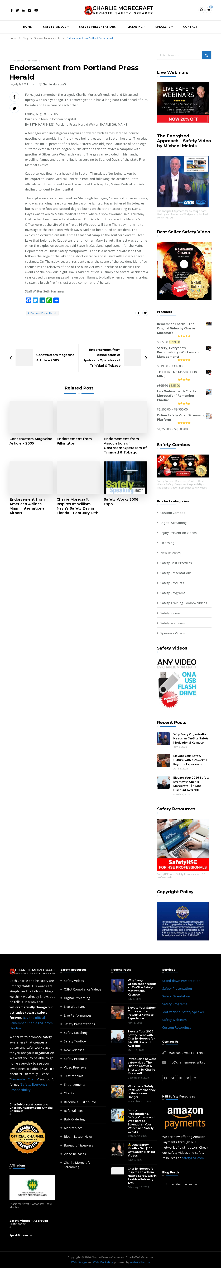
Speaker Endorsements (24, 60)
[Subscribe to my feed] (163, 1184)
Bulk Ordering (74, 1119)
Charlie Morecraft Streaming (77, 1164)
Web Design (79, 1262)
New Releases (170, 553)
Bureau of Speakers (78, 1145)
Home (27, 26)
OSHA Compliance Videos (82, 989)
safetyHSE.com (193, 1158)
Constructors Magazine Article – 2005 (30, 441)
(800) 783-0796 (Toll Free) (185, 1053)
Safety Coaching (76, 1033)
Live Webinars (74, 1006)
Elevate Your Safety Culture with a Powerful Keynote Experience (190, 760)
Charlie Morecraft (54, 84)
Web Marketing (103, 1262)
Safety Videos (54, 26)
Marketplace (73, 1128)
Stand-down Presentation (181, 981)
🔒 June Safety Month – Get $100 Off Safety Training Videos (141, 1150)
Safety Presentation (177, 988)
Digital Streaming (173, 523)
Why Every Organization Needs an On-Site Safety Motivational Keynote (191, 738)
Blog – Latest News (78, 1136)
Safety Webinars (172, 623)
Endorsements (74, 1084)
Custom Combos (172, 513)
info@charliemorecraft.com (187, 1062)
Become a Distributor (80, 1102)
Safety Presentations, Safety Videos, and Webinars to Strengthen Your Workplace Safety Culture (141, 1121)
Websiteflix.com (140, 1262)
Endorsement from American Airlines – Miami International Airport (27, 506)
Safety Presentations (97, 26)
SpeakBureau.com (21, 1235)
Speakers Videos (172, 633)
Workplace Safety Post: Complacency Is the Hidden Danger (141, 1092)
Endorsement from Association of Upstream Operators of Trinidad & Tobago (125, 445)
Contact (190, 26)
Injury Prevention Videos (178, 533)
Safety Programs (172, 593)
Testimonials (73, 1076)
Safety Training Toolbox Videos (183, 603)
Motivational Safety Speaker (183, 1012)
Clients (69, 1093)
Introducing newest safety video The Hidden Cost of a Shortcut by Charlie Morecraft (142, 1066)
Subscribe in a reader (182, 1184)
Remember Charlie (24, 1079)
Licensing (135, 26)
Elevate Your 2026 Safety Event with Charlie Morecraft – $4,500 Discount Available (191, 784)
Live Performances (78, 1015)
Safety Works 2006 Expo (121, 501)
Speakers (162, 26)
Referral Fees (73, 1111)
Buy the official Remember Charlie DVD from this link (31, 1023)
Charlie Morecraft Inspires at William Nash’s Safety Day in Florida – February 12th (77, 506)
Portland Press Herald (43, 313)
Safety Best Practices (176, 563)
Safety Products (172, 583)
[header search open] (202, 10)
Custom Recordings (176, 1027)
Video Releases (75, 1154)
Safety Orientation (176, 996)
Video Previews (75, 1067)
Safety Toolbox (75, 1041)
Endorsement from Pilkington (74, 441)
